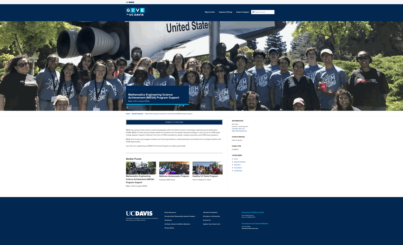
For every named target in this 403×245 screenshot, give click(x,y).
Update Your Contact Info (211, 224)
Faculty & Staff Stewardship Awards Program (180, 216)
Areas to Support (242, 12)
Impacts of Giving (225, 12)
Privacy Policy (169, 228)
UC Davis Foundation (210, 212)
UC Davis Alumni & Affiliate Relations (177, 224)
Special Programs (137, 114)
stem (236, 159)
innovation (238, 168)
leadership (238, 170)
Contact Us (207, 220)
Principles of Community (211, 216)
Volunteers (168, 220)
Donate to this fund (174, 122)
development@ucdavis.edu (250, 228)
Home (128, 114)
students (237, 165)
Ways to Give (210, 12)
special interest (239, 162)
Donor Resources (170, 212)
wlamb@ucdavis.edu (238, 128)
